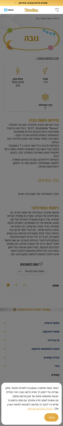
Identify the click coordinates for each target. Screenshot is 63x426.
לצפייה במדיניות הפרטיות (40, 408)
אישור (51, 417)
